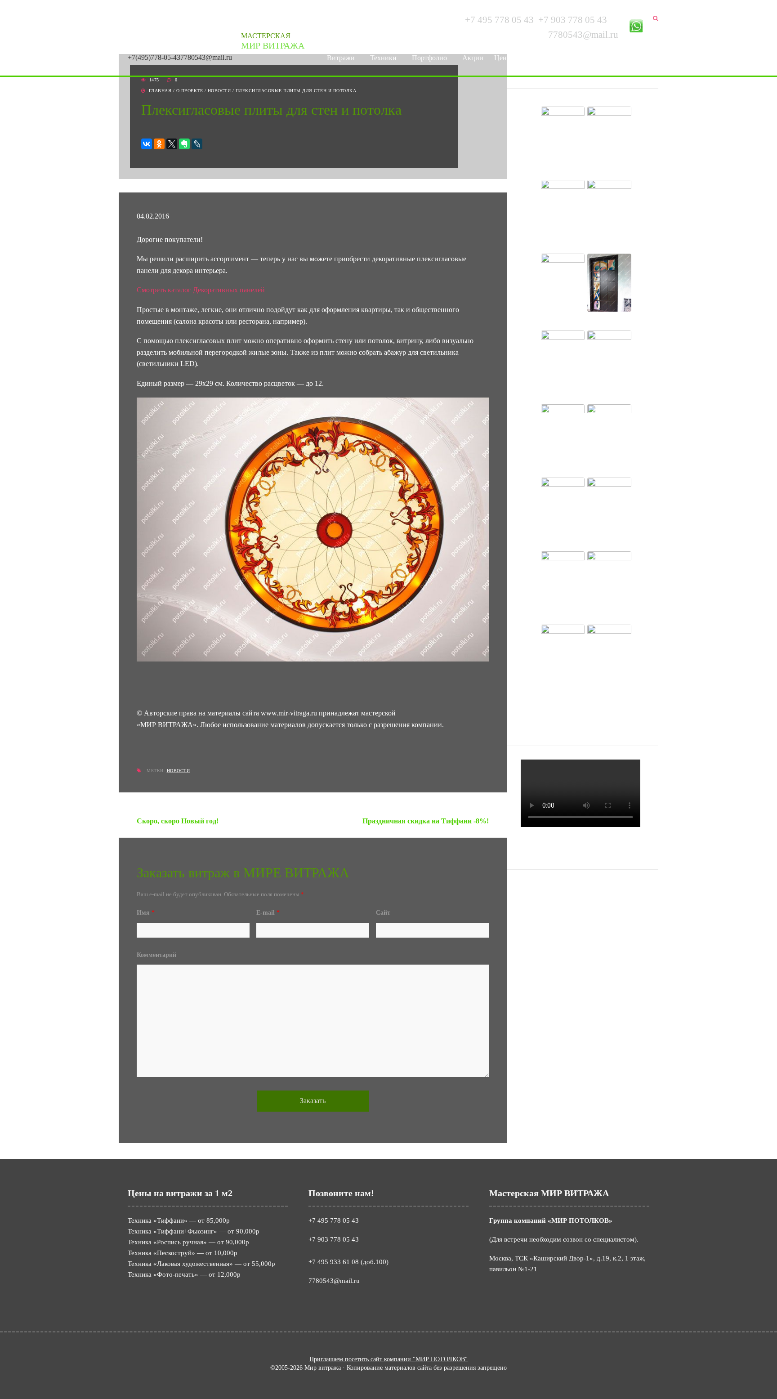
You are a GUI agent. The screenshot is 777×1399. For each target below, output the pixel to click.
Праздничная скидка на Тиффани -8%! (425, 821)
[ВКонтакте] (146, 144)
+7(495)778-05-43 (154, 57)
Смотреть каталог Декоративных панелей (201, 290)
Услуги (533, 58)
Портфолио (429, 58)
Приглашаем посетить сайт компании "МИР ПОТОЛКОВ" (388, 1359)
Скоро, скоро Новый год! (178, 821)
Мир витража (150, 29)
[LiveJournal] (197, 144)
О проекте (189, 90)
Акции (472, 58)
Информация (579, 58)
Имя (146, 912)
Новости (219, 90)
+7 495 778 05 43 (499, 19)
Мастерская (272, 41)
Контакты (630, 58)
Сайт (383, 912)
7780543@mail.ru (206, 57)
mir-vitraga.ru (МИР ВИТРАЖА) (579, 900)
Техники (383, 58)
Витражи (341, 58)
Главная (160, 90)
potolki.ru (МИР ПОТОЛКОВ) (576, 889)
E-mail (268, 912)
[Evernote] (184, 144)
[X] (171, 144)
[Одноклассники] (159, 144)
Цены (503, 58)
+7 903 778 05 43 (572, 19)
